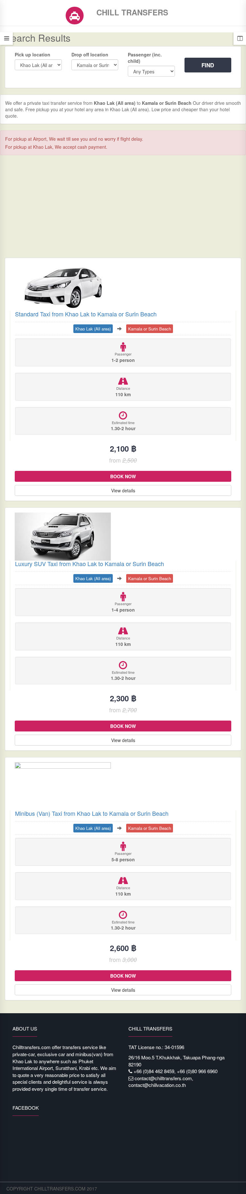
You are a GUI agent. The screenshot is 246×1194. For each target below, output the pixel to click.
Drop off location (89, 54)
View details (123, 490)
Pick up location (32, 54)
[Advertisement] (123, 206)
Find (207, 65)
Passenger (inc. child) (145, 57)
